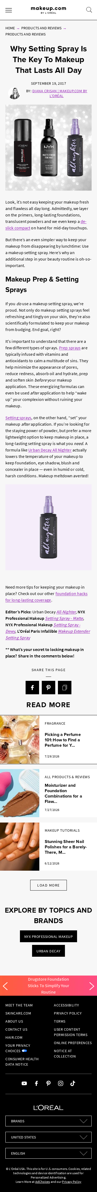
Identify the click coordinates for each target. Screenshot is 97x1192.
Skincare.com (18, 1013)
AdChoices (42, 1182)
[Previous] (5, 986)
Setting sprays (18, 417)
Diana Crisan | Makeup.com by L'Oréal (59, 93)
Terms (59, 1021)
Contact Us (16, 1029)
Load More (48, 885)
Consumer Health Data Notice (22, 1061)
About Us (14, 1021)
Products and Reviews (41, 28)
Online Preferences (73, 1042)
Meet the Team (19, 1005)
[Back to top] (84, 1179)
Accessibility (66, 1005)
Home (10, 28)
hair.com (13, 1037)
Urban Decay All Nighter (49, 450)
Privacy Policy (68, 1013)
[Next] (92, 986)
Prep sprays (70, 347)
